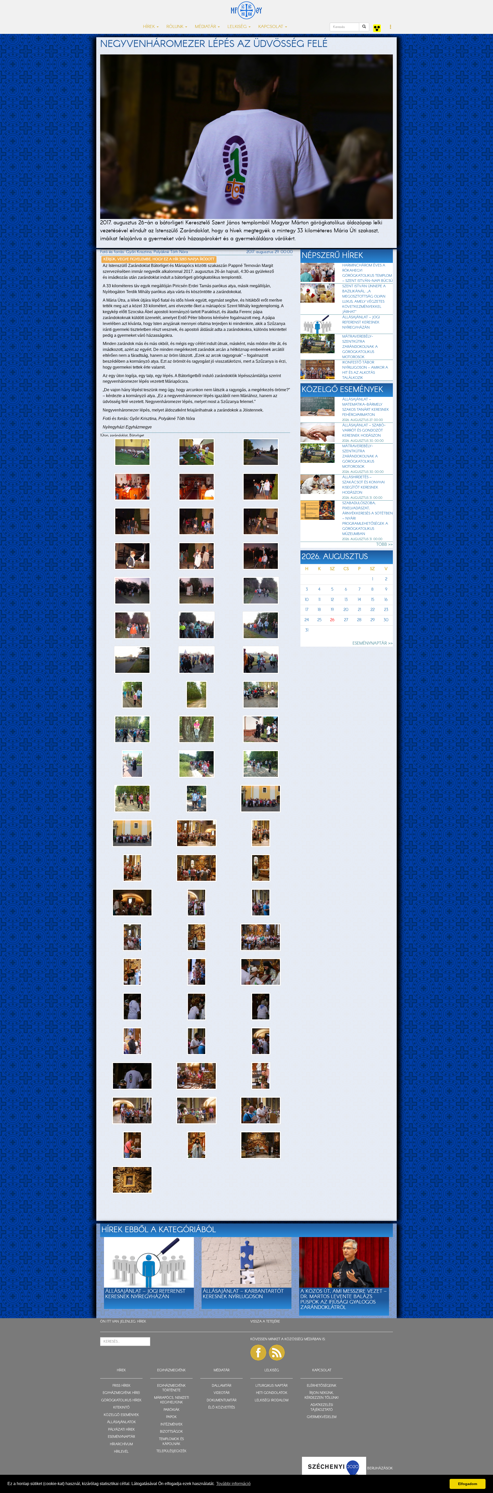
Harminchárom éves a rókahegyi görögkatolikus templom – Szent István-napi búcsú (367, 273)
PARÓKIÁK (171, 1410)
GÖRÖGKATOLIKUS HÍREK (121, 1400)
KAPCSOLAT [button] (271, 27)
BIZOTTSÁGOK (171, 1431)
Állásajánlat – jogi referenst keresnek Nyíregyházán (361, 322)
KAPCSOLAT (321, 1370)
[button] (391, 27)
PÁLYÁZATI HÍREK (121, 1429)
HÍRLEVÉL (121, 1451)
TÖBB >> (384, 545)
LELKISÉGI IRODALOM (271, 1400)
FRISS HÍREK (121, 1385)
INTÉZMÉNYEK (171, 1424)
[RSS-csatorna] (277, 1353)
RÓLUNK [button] (175, 27)
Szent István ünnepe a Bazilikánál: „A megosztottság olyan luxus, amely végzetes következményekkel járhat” (364, 299)
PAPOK (171, 1417)
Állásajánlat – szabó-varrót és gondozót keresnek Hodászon (364, 430)
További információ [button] (233, 1483)
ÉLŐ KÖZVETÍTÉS (221, 1407)
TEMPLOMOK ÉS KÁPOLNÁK (171, 1442)
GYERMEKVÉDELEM (321, 1417)
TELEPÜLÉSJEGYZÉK (171, 1451)
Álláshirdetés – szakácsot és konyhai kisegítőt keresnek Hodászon (363, 485)
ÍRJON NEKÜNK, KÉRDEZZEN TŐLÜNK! (322, 1395)
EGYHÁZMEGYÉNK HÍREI (121, 1393)
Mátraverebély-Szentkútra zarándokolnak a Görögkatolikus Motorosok (360, 347)
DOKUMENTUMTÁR (221, 1400)
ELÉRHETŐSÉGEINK (321, 1385)
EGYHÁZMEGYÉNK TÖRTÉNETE (171, 1388)
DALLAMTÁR (221, 1385)
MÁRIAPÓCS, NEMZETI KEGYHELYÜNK (171, 1400)
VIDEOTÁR (222, 1393)
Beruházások (380, 1468)
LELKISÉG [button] (237, 27)
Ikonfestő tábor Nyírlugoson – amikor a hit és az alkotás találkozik (365, 370)
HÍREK (141, 1321)
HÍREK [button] (149, 27)
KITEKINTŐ (121, 1407)
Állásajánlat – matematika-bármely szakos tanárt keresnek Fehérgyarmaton (365, 407)
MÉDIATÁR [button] (206, 27)
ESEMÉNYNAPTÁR (121, 1436)
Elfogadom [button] (467, 1484)
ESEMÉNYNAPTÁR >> (373, 643)
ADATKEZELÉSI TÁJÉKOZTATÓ (321, 1407)
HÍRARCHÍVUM (121, 1444)
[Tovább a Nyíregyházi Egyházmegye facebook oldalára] (258, 1353)
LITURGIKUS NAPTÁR (271, 1385)
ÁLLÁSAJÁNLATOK (121, 1422)
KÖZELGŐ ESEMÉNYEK (121, 1415)
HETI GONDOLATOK (271, 1393)
